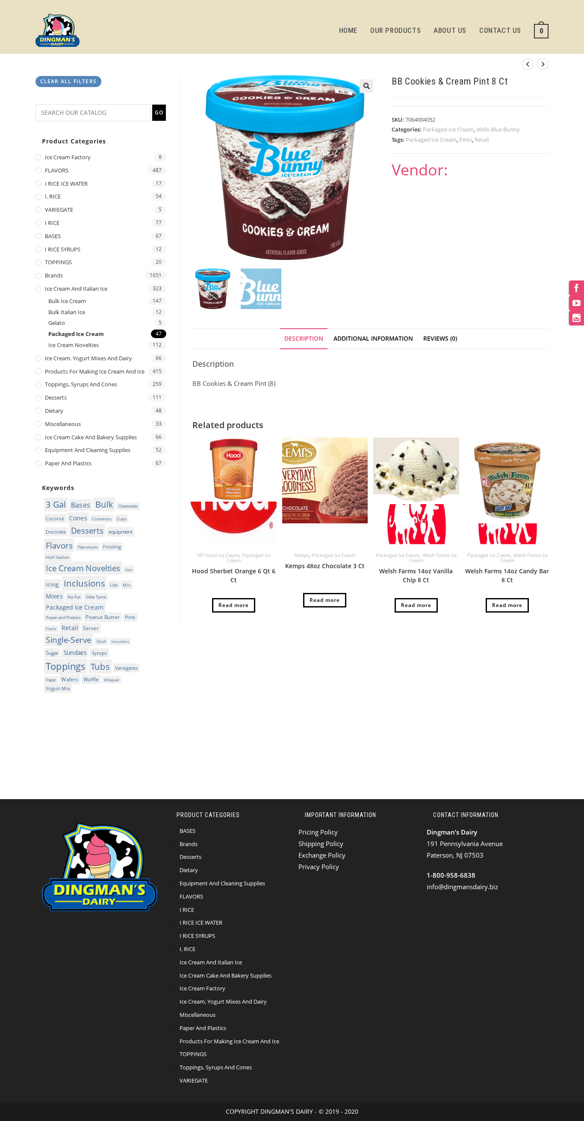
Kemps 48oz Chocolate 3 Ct (325, 566)
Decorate (56, 531)
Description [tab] (303, 338)
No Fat (74, 597)
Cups (122, 519)
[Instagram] (576, 317)
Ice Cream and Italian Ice (76, 288)
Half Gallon (58, 557)
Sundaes (75, 652)
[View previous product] (528, 64)
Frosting (112, 546)
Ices (129, 569)
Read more (233, 605)
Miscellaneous (63, 424)
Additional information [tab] (373, 338)
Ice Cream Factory (68, 157)
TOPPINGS (58, 262)
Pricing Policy (318, 832)
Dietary (54, 411)
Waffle (91, 679)
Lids (114, 585)
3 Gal (56, 504)
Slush (101, 641)
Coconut (55, 518)
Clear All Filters (68, 81)
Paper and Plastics (68, 463)
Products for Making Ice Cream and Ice (95, 371)
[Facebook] (576, 287)
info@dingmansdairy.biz (462, 886)
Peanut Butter (103, 617)
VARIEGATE (59, 209)
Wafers (69, 679)
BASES (53, 236)
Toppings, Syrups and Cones (81, 384)
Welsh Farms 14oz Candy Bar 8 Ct (507, 575)
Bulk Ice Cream (67, 301)
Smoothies (120, 641)
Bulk (104, 505)
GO (159, 112)
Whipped (111, 679)
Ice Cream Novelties (73, 345)
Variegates (126, 668)
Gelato (56, 323)
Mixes (54, 596)
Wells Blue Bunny (498, 129)
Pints (465, 139)
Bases (80, 505)
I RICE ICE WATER (66, 183)
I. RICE (53, 196)
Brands (54, 275)
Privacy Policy (318, 866)
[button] (366, 86)
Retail (482, 139)
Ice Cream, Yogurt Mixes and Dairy (88, 358)
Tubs (100, 666)
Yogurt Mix (58, 688)
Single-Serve (68, 639)
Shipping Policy (320, 843)
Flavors (59, 545)
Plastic (51, 628)
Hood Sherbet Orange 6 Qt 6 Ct (233, 575)
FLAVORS (56, 170)
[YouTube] (576, 302)
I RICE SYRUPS (62, 249)
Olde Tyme (96, 597)
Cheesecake (128, 506)
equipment (121, 531)
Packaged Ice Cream (448, 129)
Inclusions (84, 583)
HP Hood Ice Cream (218, 555)
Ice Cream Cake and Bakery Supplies (91, 437)
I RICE (52, 223)
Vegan (51, 679)
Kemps (302, 555)
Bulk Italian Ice (66, 312)
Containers (102, 518)
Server (91, 628)
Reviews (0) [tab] (440, 338)
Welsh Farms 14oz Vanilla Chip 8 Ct (416, 575)
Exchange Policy (321, 855)
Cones (78, 517)
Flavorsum (88, 547)
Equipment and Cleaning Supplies (87, 450)
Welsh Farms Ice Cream (433, 558)
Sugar (52, 653)
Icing (52, 584)
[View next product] (543, 64)
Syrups (99, 653)
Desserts (56, 397)
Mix (126, 584)
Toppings (65, 666)
